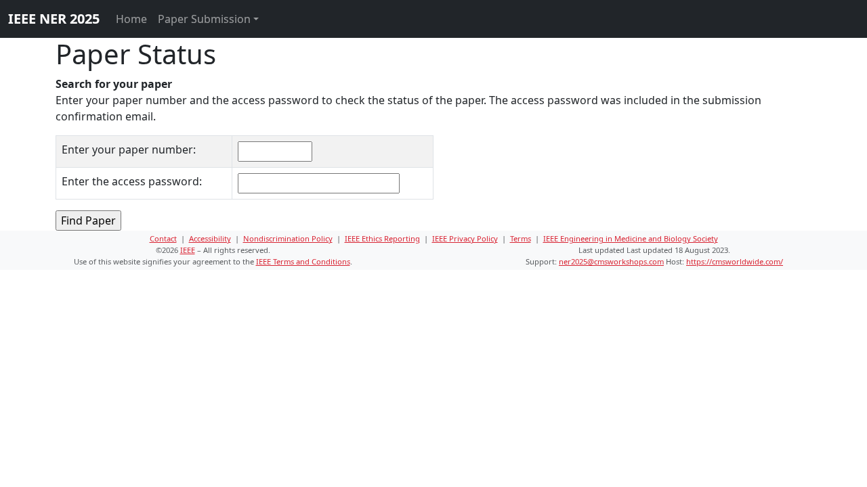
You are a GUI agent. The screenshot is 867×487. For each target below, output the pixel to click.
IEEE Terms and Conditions (303, 261)
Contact (163, 238)
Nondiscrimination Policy (288, 238)
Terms (520, 238)
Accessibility (210, 238)
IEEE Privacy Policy (465, 238)
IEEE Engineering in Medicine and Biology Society (630, 238)
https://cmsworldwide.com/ (734, 261)
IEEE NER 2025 (54, 18)
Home (131, 18)
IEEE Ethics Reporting (382, 238)
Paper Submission (204, 18)
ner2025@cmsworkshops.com (611, 261)
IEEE (187, 250)
